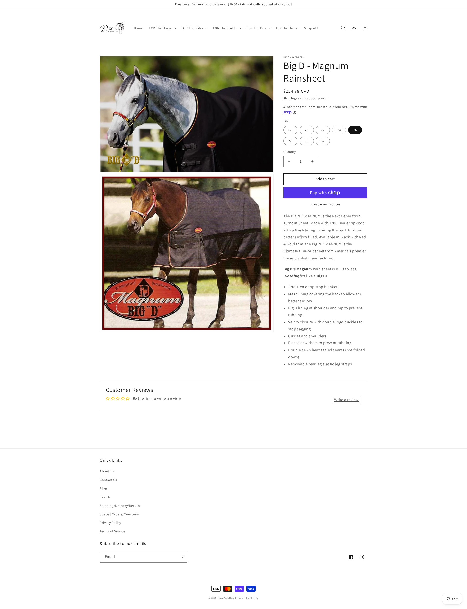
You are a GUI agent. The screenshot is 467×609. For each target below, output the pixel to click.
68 (290, 130)
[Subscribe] (181, 557)
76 (355, 130)
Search (105, 497)
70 (307, 130)
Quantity (289, 152)
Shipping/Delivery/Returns (121, 505)
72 (323, 130)
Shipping (289, 98)
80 (307, 141)
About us (107, 471)
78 (290, 141)
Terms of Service (112, 531)
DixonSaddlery (226, 598)
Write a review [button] (346, 399)
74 (339, 130)
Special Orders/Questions (120, 514)
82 (323, 141)
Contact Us (108, 480)
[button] (162, 28)
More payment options (325, 204)
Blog (103, 488)
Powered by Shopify (247, 598)
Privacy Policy (110, 522)
